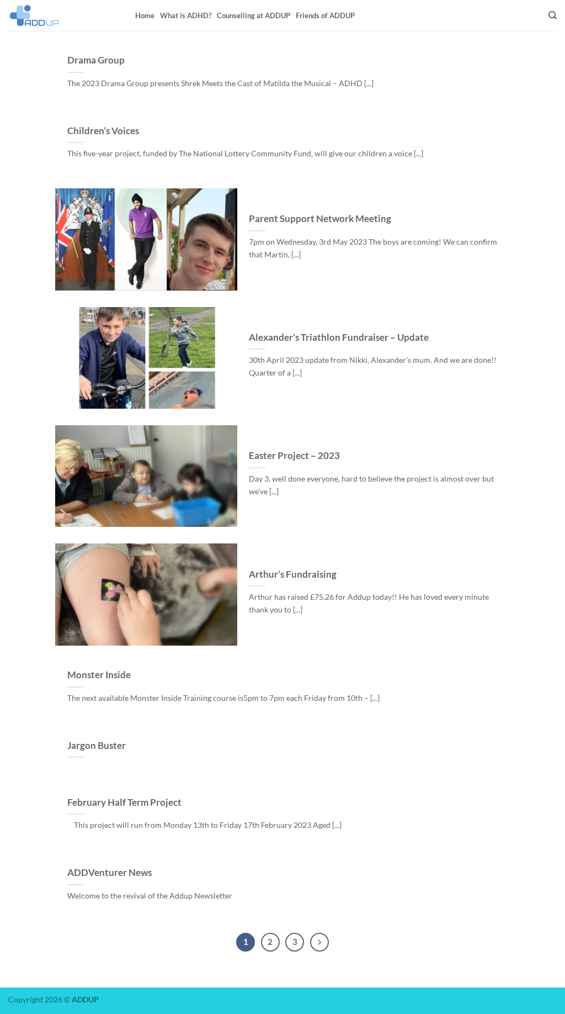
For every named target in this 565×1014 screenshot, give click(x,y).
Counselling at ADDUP (253, 15)
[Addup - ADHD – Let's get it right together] (63, 15)
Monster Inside (99, 674)
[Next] (319, 942)
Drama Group (96, 60)
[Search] (552, 15)
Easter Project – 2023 (294, 455)
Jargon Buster (96, 745)
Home (144, 15)
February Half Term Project (124, 802)
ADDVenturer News (109, 872)
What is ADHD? (185, 15)
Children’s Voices (103, 130)
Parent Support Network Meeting (320, 218)
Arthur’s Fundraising (293, 574)
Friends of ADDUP (325, 15)
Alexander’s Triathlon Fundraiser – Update (339, 337)
